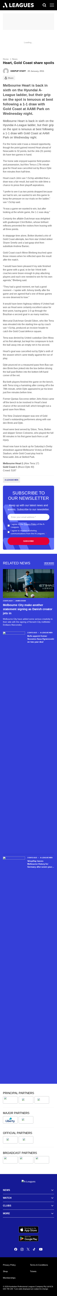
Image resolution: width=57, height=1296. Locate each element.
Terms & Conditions (39, 1265)
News (15, 59)
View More (49, 563)
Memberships (9, 1278)
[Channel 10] (10, 1159)
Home (6, 59)
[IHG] (26, 1139)
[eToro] (26, 1119)
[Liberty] (10, 1119)
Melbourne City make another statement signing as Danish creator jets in (27, 609)
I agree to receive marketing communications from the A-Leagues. (28, 532)
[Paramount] (26, 1159)
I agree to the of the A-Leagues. (28, 525)
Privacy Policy (30, 524)
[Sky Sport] (42, 1159)
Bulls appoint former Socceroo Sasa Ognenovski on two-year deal (40, 639)
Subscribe (28, 541)
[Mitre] (10, 1139)
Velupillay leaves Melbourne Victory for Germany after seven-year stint (39, 864)
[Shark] (42, 1099)
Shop (5, 1271)
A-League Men (11, 480)
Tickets (33, 1271)
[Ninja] (26, 1099)
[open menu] (52, 5)
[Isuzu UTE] (10, 1099)
